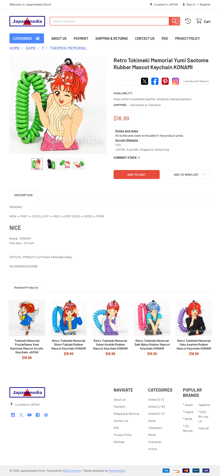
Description (23, 195)
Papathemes (116, 470)
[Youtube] (29, 415)
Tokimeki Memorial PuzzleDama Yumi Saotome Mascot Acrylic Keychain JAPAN (26, 346)
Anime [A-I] (156, 399)
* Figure (188, 412)
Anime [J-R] (156, 406)
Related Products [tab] (26, 287)
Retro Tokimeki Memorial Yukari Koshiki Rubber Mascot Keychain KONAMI (110, 344)
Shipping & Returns (111, 38)
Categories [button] (22, 38)
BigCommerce (72, 470)
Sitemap (119, 442)
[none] (58, 105)
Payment (81, 38)
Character (155, 442)
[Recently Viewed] (189, 21)
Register (205, 4)
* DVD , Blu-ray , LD (204, 416)
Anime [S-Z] (156, 413)
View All (203, 428)
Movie (152, 435)
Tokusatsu (155, 428)
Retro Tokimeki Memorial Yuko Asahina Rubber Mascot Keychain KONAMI (194, 344)
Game (152, 420)
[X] (21, 415)
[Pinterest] (46, 415)
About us (59, 38)
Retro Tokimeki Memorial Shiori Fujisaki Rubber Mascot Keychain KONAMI (68, 344)
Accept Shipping (126, 140)
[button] (186, 174)
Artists (152, 449)
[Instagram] (12, 415)
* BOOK (187, 419)
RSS (165, 38)
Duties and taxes (126, 131)
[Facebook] (37, 415)
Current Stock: (126, 157)
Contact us (145, 38)
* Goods (188, 405)
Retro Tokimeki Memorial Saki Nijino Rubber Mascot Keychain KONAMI (152, 344)
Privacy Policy (187, 38)
